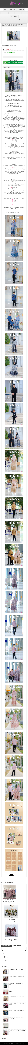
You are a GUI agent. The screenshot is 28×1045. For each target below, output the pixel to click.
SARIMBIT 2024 (12, 24)
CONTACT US (6, 962)
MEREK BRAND (12, 9)
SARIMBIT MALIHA (18, 24)
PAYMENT (5, 960)
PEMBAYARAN (4, 12)
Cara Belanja (14, 16)
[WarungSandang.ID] (18, 4)
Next (25, 950)
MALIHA (6, 24)
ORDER (5, 959)
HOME (5, 9)
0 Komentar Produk (6, 945)
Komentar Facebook (17, 946)
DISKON (11, 12)
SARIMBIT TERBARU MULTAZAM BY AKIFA (17, 976)
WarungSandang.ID (14, 1043)
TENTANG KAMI (21, 9)
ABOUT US (6, 957)
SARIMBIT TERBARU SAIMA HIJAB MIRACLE (17, 1010)
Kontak (25, 12)
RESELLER (17, 12)
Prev (2, 950)
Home (3, 24)
